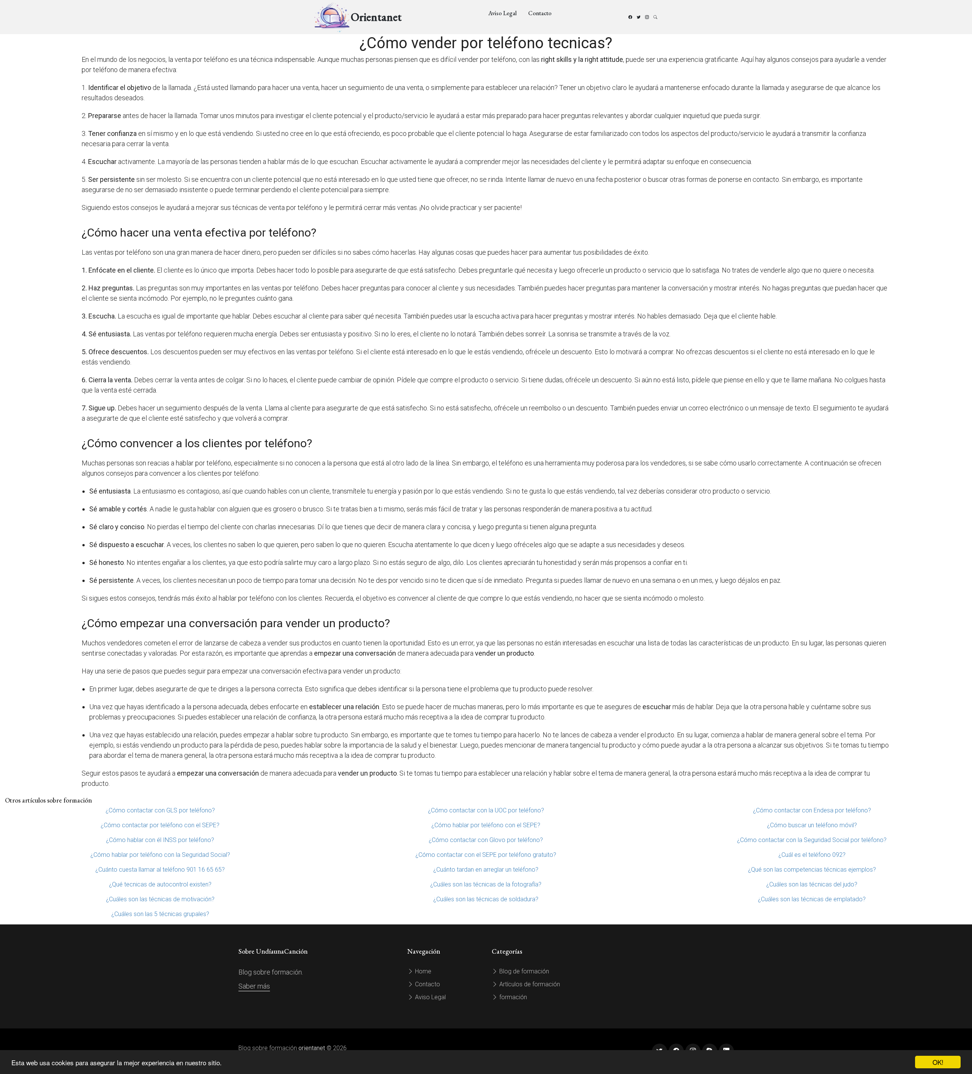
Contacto (540, 13)
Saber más (254, 986)
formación (512, 997)
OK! (938, 1062)
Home (422, 971)
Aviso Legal (502, 13)
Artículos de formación (529, 984)
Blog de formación (523, 971)
